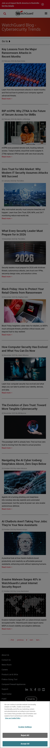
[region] (25, 724)
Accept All (25, 744)
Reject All (25, 735)
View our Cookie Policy (12, 718)
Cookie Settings (25, 727)
